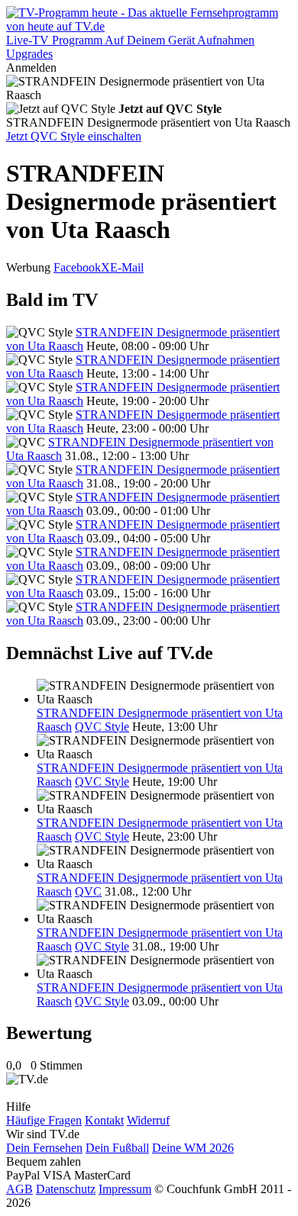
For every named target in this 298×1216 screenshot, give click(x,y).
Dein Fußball (117, 1147)
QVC (88, 891)
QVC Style (102, 726)
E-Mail (127, 267)
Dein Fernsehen (44, 1147)
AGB (19, 1188)
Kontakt (104, 1120)
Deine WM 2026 (193, 1147)
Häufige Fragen (44, 1120)
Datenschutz (66, 1188)
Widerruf (148, 1120)
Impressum (125, 1188)
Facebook (77, 267)
